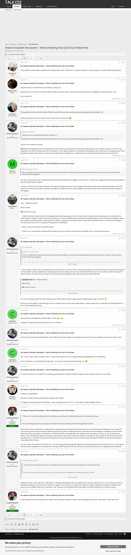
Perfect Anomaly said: (28, 169)
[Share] (120, 62)
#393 (123, 103)
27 (24, 58)
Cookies (9, 534)
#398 (123, 310)
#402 (123, 386)
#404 (123, 451)
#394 (123, 123)
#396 (123, 195)
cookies (20, 547)
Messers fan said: (27, 132)
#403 (123, 407)
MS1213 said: (26, 247)
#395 (123, 160)
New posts (8, 10)
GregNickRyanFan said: (29, 460)
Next (41, 58)
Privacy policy (109, 534)
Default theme (19, 534)
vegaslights (10, 51)
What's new (27, 6)
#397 (123, 238)
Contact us (88, 534)
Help (115, 534)
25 (18, 58)
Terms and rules (98, 534)
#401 (123, 366)
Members (39, 6)
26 (21, 58)
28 (28, 58)
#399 (123, 329)
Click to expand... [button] (73, 264)
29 (31, 58)
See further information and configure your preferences (24, 551)
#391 (123, 62)
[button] (32, 6)
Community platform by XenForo (65, 537)
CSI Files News (52, 6)
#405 (123, 492)
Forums (17, 6)
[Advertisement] (65, 26)
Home (9, 6)
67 (37, 58)
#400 (123, 349)
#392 (123, 80)
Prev (8, 58)
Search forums (17, 10)
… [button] (15, 58)
